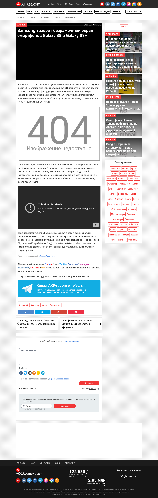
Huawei (123, 173)
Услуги (112, 239)
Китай (136, 199)
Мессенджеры (118, 214)
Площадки (129, 219)
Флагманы (132, 239)
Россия (123, 224)
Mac (37, 11)
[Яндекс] (38, 373)
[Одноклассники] (34, 373)
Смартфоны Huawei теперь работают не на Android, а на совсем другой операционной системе (121, 127)
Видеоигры (123, 194)
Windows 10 (124, 183)
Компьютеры (114, 204)
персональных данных (59, 379)
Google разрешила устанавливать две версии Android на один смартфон (121, 149)
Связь (113, 229)
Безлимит (121, 188)
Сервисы (122, 229)
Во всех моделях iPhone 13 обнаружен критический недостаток (123, 105)
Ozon (78, 4)
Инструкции (102, 11)
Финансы (111, 76)
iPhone (21, 11)
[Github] (30, 373)
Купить (135, 204)
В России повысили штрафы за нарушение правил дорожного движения (121, 44)
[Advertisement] (79, 440)
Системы (132, 229)
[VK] (21, 373)
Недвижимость (114, 55)
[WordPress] (43, 373)
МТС (113, 209)
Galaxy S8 (23, 305)
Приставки (113, 224)
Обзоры (88, 11)
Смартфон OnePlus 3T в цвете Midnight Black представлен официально (76, 324)
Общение (131, 214)
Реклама (123, 470)
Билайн (112, 194)
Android (51, 4)
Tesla (59, 4)
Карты (128, 199)
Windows (59, 11)
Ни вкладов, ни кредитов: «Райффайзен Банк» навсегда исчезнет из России (123, 86)
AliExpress (115, 168)
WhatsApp (87, 4)
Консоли (126, 204)
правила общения (71, 341)
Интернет (119, 199)
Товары (134, 234)
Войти (124, 26)
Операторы (117, 219)
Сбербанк (69, 4)
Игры (110, 199)
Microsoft (111, 178)
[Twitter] (25, 373)
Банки (112, 188)
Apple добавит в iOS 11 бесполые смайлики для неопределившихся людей (37, 324)
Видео (44, 305)
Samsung (34, 305)
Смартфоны (74, 11)
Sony (130, 178)
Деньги (134, 194)
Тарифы (125, 234)
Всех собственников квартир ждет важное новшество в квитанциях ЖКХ (123, 65)
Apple (133, 168)
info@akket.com (128, 476)
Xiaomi (135, 183)
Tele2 (137, 178)
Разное (116, 11)
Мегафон (132, 209)
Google (115, 173)
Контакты (136, 470)
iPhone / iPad (112, 97)
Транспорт (112, 34)
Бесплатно (133, 188)
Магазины (121, 209)
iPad (29, 11)
